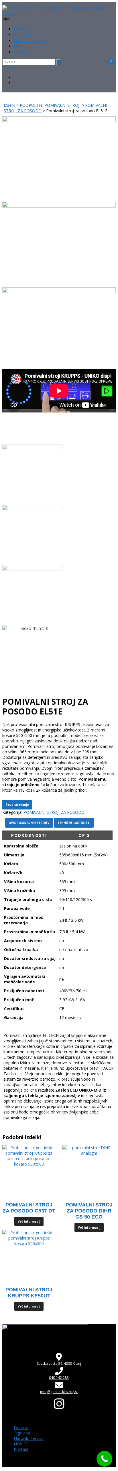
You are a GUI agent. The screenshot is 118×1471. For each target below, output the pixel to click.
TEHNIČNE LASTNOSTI (74, 823)
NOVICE (22, 46)
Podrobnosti (29, 835)
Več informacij (29, 1221)
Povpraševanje (17, 805)
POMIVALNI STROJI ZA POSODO (53, 812)
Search (8, 68)
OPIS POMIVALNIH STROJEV (29, 823)
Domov (21, 29)
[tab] (29, 835)
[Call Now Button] (104, 1459)
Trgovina (22, 34)
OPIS (84, 835)
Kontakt (21, 52)
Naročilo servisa (29, 40)
